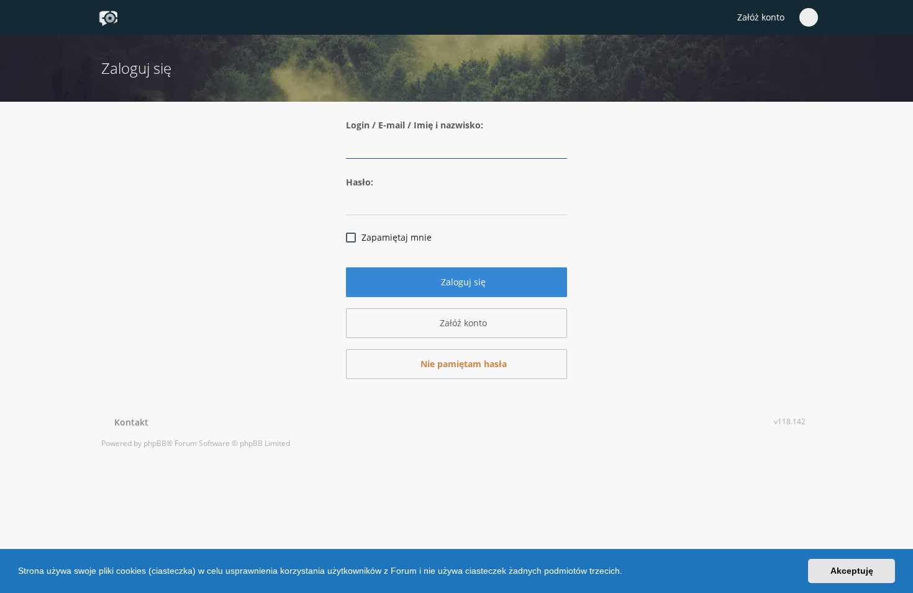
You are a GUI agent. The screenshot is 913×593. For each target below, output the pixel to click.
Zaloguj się (462, 282)
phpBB (154, 443)
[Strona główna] (108, 18)
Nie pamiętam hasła (462, 364)
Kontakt (128, 422)
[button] (627, 572)
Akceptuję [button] (851, 571)
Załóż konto (760, 17)
